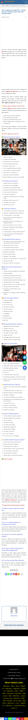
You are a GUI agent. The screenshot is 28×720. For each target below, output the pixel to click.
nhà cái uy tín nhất (7, 698)
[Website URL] (14, 618)
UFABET (21, 691)
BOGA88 (9, 700)
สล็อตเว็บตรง (6, 686)
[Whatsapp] (8, 573)
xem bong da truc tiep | (19, 705)
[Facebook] (6, 573)
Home (3, 5)
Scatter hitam (18, 693)
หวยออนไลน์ (10, 693)
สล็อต (12, 686)
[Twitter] (11, 573)
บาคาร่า (18, 703)
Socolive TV (14, 708)
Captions (7, 5)
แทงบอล (5, 696)
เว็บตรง (17, 686)
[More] (19, 573)
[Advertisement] (14, 34)
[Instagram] (14, 573)
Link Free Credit (17, 700)
